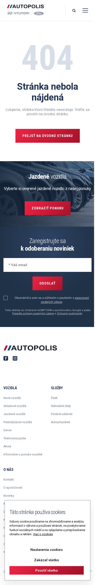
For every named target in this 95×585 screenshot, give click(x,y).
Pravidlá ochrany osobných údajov (33, 313)
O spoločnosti (12, 487)
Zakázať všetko (46, 560)
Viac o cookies (43, 534)
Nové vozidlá (12, 398)
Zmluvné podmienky (69, 313)
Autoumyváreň (60, 422)
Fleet (54, 398)
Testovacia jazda (14, 438)
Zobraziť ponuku (48, 208)
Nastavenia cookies (46, 550)
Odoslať (47, 283)
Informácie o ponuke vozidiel (22, 454)
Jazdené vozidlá (14, 414)
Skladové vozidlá (14, 406)
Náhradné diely (61, 406)
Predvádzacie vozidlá (17, 422)
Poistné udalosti (61, 414)
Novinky (8, 495)
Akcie (7, 446)
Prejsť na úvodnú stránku (47, 136)
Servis (7, 430)
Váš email (15, 264)
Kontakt (8, 479)
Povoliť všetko (46, 570)
